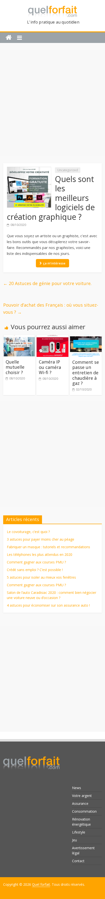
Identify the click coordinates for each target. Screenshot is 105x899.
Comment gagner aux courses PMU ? (36, 562)
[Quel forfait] (8, 37)
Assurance (80, 803)
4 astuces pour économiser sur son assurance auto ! (48, 605)
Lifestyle (78, 832)
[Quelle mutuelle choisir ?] (19, 338)
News (76, 787)
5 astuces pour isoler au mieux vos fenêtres (41, 577)
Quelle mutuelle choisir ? (15, 367)
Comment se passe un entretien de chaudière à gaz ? (85, 372)
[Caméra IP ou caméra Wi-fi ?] (52, 338)
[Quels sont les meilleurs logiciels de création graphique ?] (29, 169)
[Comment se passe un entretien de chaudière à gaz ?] (86, 338)
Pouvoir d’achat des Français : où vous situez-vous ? (50, 308)
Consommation (84, 811)
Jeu (74, 840)
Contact (78, 861)
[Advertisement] (52, 103)
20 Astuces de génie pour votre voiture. (47, 283)
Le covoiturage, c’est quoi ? (28, 531)
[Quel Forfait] (31, 755)
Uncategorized (67, 170)
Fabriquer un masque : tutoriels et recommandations (48, 547)
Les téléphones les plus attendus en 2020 (39, 554)
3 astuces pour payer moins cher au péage (40, 539)
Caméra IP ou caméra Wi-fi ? (50, 367)
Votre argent (82, 795)
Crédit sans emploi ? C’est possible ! (35, 569)
